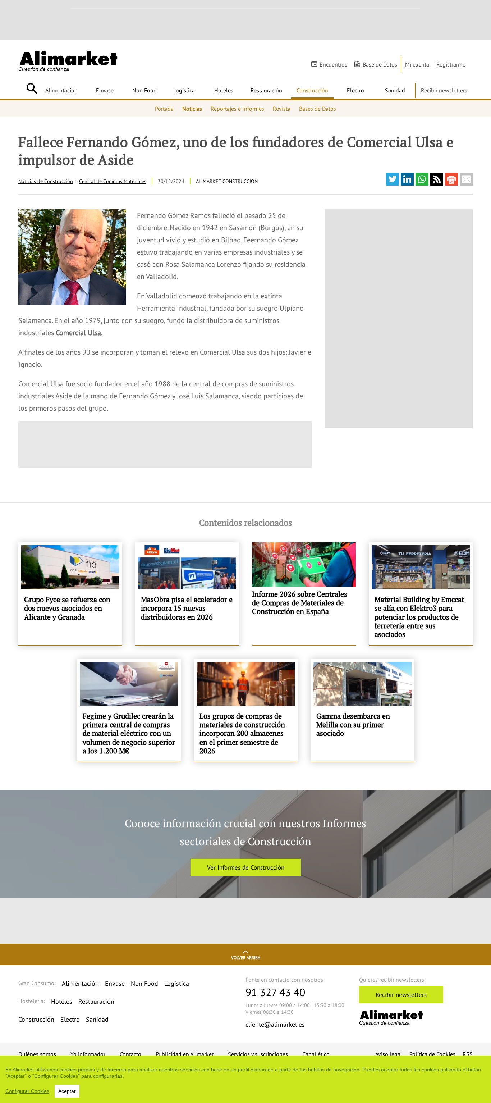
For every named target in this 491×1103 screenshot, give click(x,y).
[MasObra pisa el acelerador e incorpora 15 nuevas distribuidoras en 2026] (187, 593)
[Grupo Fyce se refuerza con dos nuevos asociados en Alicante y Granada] (70, 593)
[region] (245, 1079)
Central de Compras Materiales (112, 181)
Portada (164, 108)
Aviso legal (388, 1054)
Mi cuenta (417, 64)
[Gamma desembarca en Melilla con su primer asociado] (362, 710)
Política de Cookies (432, 1054)
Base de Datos (380, 64)
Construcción (312, 90)
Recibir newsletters (444, 90)
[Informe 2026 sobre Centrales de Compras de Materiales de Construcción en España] (304, 593)
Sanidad (395, 90)
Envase (105, 90)
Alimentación (61, 90)
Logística (184, 90)
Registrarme (450, 64)
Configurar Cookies (27, 1091)
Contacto (130, 1054)
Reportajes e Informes (237, 108)
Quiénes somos (37, 1054)
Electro (355, 90)
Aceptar (67, 1091)
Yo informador (87, 1054)
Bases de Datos (317, 108)
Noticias (192, 108)
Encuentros (333, 64)
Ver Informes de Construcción (245, 867)
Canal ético (316, 1054)
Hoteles (223, 90)
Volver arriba (245, 957)
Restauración (266, 90)
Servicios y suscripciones (258, 1054)
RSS (468, 1054)
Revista (281, 108)
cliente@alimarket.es (275, 1024)
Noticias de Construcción (45, 181)
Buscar (31, 88)
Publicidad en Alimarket (185, 1054)
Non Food (144, 90)
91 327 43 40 (275, 992)
